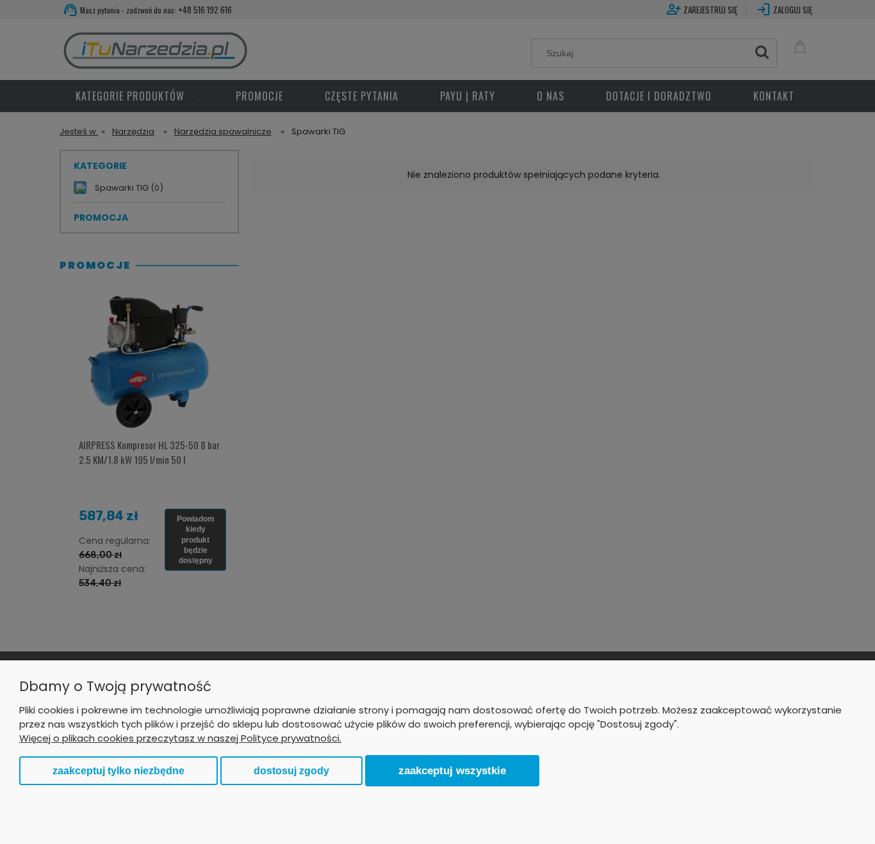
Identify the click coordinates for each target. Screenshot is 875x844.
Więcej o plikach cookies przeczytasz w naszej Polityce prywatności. (180, 738)
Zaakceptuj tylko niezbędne (118, 770)
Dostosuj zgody (291, 770)
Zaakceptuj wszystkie (452, 770)
